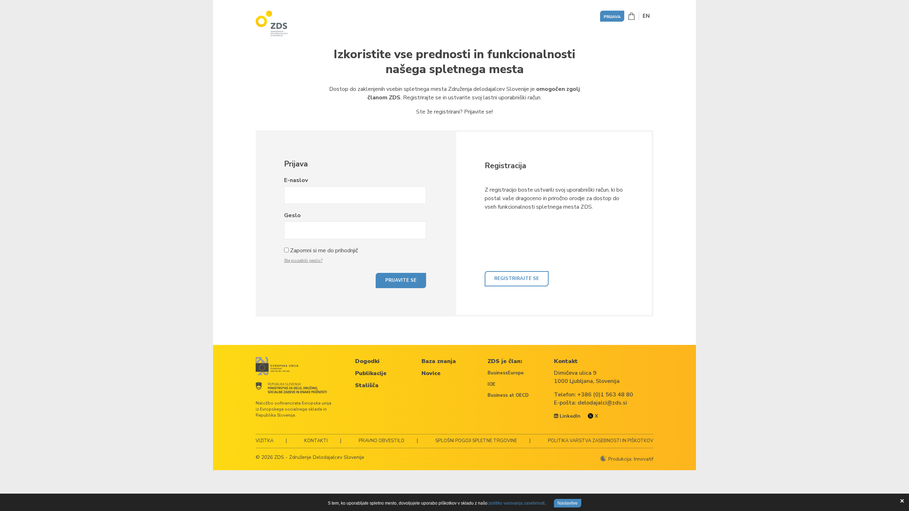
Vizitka (264, 441)
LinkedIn (569, 416)
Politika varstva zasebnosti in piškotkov (600, 441)
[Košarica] (631, 16)
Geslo (292, 215)
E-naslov (296, 180)
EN (646, 16)
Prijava (612, 17)
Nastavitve (567, 503)
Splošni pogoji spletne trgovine (476, 441)
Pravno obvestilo (381, 441)
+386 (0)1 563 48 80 (605, 395)
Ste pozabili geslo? (303, 260)
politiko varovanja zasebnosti (517, 503)
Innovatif (643, 459)
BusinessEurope (506, 373)
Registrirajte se (516, 278)
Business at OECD (508, 395)
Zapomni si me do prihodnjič (324, 250)
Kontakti (316, 441)
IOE (491, 384)
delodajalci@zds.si (602, 403)
